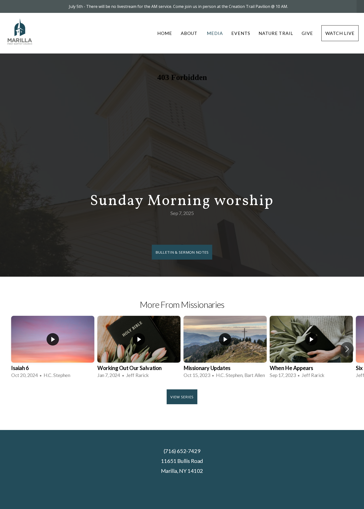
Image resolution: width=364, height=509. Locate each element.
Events (240, 33)
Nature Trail (276, 33)
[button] (347, 349)
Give (307, 33)
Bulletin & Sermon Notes (182, 252)
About (189, 33)
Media (215, 33)
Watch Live (340, 33)
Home (164, 33)
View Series (181, 396)
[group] (52, 349)
